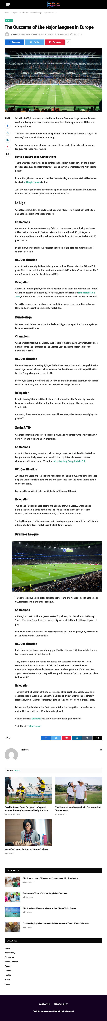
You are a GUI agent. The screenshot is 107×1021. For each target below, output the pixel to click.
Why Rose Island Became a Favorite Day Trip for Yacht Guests (49, 908)
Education (9, 957)
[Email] (7, 154)
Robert (15, 34)
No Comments (63, 34)
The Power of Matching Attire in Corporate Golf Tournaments (78, 809)
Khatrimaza (34, 726)
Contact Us (44, 1004)
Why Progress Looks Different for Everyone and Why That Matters (51, 878)
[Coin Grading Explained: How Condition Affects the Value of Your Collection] (12, 927)
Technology (10, 952)
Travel (7, 979)
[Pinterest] (7, 147)
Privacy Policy (61, 1004)
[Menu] (8, 4)
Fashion (8, 966)
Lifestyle (9, 970)
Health (8, 975)
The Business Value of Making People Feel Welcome (45, 893)
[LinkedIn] (7, 140)
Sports (9, 20)
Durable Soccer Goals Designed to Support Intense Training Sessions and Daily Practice (26, 809)
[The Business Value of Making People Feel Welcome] (12, 897)
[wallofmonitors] (53, 4)
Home (7, 948)
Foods (7, 984)
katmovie (36, 718)
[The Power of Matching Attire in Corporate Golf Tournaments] (78, 790)
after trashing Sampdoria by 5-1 (69, 461)
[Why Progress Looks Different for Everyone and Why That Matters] (12, 882)
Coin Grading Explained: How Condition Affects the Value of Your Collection (56, 923)
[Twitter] (7, 132)
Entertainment (11, 961)
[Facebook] (7, 125)
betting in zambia (32, 182)
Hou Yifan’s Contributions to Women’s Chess (26, 849)
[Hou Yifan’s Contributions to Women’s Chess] (28, 832)
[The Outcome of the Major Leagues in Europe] (53, 80)
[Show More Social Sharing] (68, 42)
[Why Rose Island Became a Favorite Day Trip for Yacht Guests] (12, 912)
